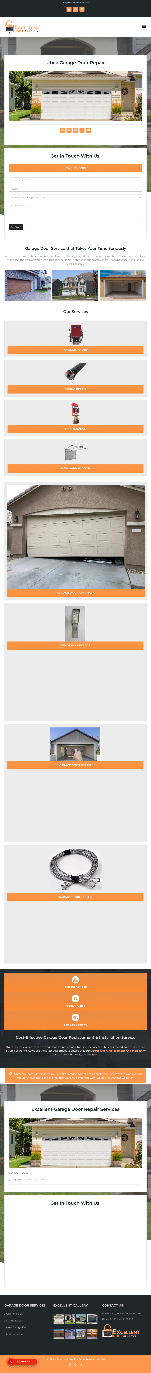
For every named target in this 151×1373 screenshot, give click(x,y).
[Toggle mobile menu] (144, 26)
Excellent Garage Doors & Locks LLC (87, 1359)
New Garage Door (17, 1327)
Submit (16, 226)
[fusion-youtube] (88, 130)
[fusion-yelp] (69, 130)
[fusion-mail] (75, 130)
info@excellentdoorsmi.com (75, 2)
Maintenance (14, 1334)
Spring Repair (14, 1320)
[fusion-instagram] (62, 130)
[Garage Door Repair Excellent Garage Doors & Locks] (123, 285)
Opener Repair (15, 1313)
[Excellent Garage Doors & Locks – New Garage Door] (75, 285)
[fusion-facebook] (81, 130)
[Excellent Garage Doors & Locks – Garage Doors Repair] (28, 285)
